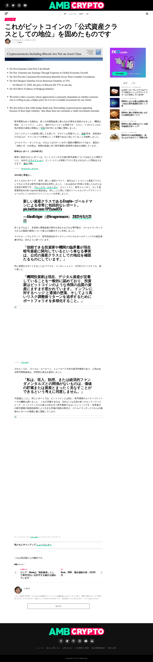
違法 (25, 163)
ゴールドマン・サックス (29, 168)
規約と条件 (112, 648)
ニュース (72, 13)
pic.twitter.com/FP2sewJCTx (42, 209)
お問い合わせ (68, 648)
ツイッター (25, 362)
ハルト (19, 42)
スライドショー (35, 160)
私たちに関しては (53, 648)
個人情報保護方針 (98, 648)
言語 (81, 13)
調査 (84, 133)
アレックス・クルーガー (46, 187)
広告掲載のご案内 (82, 648)
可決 (43, 128)
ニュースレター (44, 544)
